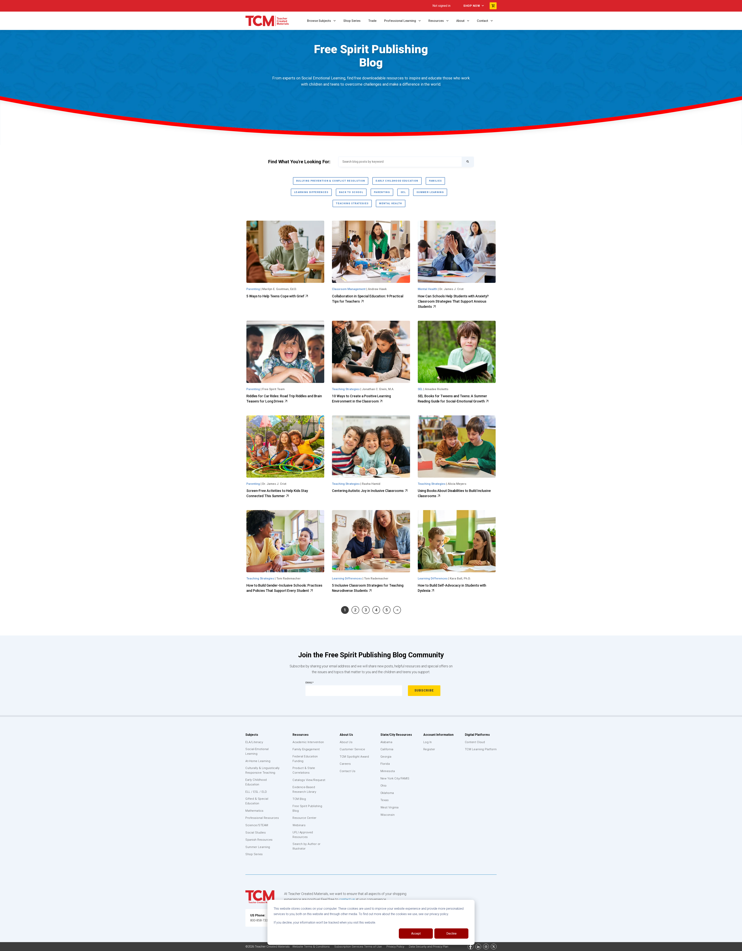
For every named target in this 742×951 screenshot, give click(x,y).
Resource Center (305, 818)
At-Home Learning (257, 761)
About (460, 21)
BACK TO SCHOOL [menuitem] (351, 192)
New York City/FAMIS (394, 778)
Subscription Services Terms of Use (358, 946)
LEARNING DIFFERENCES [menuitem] (311, 192)
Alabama (386, 742)
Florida (385, 764)
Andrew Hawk (377, 289)
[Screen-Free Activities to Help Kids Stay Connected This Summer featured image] (285, 446)
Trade (372, 21)
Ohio (383, 785)
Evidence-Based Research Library (304, 789)
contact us (347, 899)
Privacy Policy (395, 946)
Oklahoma (387, 793)
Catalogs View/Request (309, 780)
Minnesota (387, 771)
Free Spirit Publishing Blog (307, 808)
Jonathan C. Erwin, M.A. (378, 389)
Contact (483, 21)
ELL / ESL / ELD (256, 792)
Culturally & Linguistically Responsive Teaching (262, 770)
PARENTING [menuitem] (382, 192)
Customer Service (352, 749)
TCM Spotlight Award (354, 756)
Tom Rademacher (288, 578)
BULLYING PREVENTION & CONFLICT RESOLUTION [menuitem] (330, 180)
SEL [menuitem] (403, 192)
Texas (384, 800)
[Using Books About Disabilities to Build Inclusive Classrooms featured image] (457, 446)
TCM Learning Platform (481, 749)
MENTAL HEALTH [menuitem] (390, 203)
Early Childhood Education (256, 782)
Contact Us (347, 771)
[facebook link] (470, 946)
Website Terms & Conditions (311, 946)
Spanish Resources (259, 839)
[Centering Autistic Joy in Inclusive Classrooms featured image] (371, 446)
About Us (346, 735)
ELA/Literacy (254, 742)
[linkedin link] (478, 946)
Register (429, 749)
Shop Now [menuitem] (471, 6)
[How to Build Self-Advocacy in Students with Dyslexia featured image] (457, 541)
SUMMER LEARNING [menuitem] (430, 192)
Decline (451, 933)
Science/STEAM (256, 825)
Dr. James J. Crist (451, 289)
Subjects (251, 735)
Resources (436, 21)
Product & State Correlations (304, 770)
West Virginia (389, 807)
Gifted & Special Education (256, 801)
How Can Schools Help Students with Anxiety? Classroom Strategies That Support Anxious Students (453, 301)
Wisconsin (387, 815)
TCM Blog (299, 799)
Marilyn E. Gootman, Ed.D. (279, 289)
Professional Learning (400, 21)
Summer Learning (257, 847)
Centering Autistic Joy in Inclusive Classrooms (368, 491)
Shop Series (352, 21)
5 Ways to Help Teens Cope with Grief (275, 296)
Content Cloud (475, 742)
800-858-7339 (260, 920)
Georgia (385, 756)
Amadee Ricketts (436, 389)
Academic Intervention (308, 742)
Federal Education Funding (305, 759)
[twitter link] (494, 946)
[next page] (397, 610)
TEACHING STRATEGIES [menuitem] (352, 203)
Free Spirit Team (273, 389)
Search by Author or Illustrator (307, 846)
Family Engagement (306, 749)
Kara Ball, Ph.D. (460, 578)
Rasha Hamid (371, 484)
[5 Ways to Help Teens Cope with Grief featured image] (285, 252)
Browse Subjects (319, 21)
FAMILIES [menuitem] (435, 180)
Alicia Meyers (457, 484)
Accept (416, 933)
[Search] (468, 162)
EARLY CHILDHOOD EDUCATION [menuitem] (397, 180)
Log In (427, 742)
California (386, 749)
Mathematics (254, 810)
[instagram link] (486, 946)
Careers (345, 764)
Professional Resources (262, 818)
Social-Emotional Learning (257, 751)
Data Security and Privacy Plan (428, 946)
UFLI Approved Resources (303, 835)
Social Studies (255, 832)
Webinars (299, 825)
